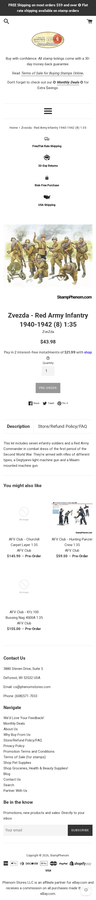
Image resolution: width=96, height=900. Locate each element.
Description (18, 426)
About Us (10, 729)
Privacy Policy (13, 746)
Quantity (48, 363)
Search (8, 785)
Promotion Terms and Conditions (29, 751)
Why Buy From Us (17, 735)
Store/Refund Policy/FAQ (62, 426)
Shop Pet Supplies (17, 763)
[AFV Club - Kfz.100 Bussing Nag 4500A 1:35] (24, 586)
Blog (6, 774)
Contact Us (12, 779)
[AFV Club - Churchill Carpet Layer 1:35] (24, 513)
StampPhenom (59, 855)
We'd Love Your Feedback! (23, 718)
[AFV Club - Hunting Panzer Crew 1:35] (72, 513)
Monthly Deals (14, 723)
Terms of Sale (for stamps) (24, 757)
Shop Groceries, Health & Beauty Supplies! (35, 768)
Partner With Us (15, 791)
